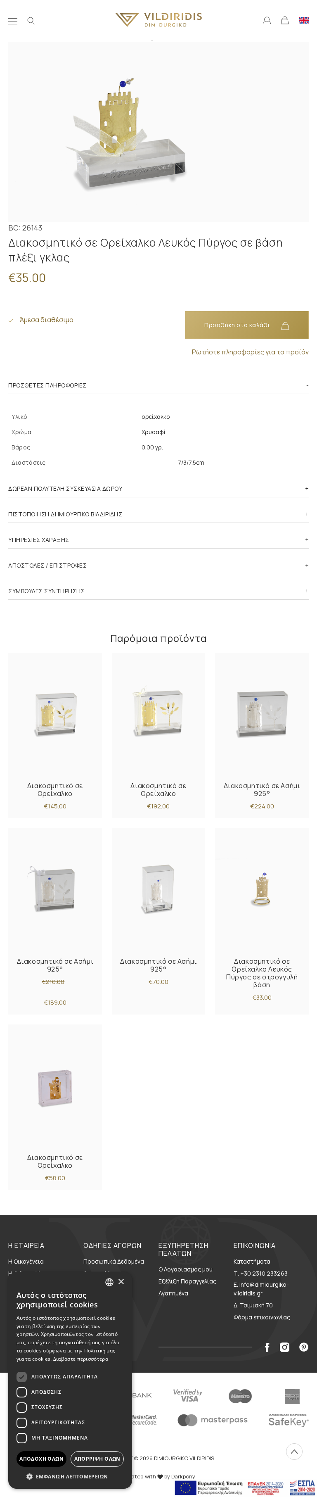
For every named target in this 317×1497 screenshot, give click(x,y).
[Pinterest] (304, 1347)
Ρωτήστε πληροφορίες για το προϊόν (250, 351)
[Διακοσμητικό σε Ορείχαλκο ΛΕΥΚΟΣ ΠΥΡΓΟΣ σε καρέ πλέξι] (55, 1086)
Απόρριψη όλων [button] (97, 1458)
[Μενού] (12, 20)
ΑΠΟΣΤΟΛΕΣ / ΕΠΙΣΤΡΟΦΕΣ (47, 565)
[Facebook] (267, 1347)
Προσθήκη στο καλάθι (238, 325)
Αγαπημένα (173, 1293)
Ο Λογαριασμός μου (185, 1269)
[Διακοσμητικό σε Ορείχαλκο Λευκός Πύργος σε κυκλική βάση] (262, 889)
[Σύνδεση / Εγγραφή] (267, 19)
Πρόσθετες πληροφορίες (47, 385)
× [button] (121, 1282)
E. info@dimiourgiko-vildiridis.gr (261, 1289)
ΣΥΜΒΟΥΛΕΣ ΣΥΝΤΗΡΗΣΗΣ (46, 591)
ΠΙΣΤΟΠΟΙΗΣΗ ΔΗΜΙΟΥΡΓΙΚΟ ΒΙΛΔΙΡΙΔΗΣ (65, 514)
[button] (70, 1476)
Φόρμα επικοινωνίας (262, 1317)
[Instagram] (284, 1347)
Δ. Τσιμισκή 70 (253, 1305)
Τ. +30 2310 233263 (261, 1273)
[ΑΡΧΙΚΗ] (159, 19)
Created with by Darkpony (158, 1476)
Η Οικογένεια (26, 1261)
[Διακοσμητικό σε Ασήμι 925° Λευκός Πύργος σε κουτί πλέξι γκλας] (159, 889)
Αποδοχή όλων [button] (41, 1458)
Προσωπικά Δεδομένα (113, 1261)
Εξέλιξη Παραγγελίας (187, 1281)
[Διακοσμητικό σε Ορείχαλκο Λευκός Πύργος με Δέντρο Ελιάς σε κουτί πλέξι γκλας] (55, 714)
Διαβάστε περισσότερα (80, 1358)
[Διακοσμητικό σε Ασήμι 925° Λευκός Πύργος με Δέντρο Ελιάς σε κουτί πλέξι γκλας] (262, 714)
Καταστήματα (252, 1261)
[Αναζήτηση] (31, 20)
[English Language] (304, 19)
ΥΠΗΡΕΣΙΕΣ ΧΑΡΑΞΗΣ (38, 540)
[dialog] (70, 1380)
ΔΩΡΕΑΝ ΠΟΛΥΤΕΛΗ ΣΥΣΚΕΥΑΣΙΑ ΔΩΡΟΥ (65, 488)
